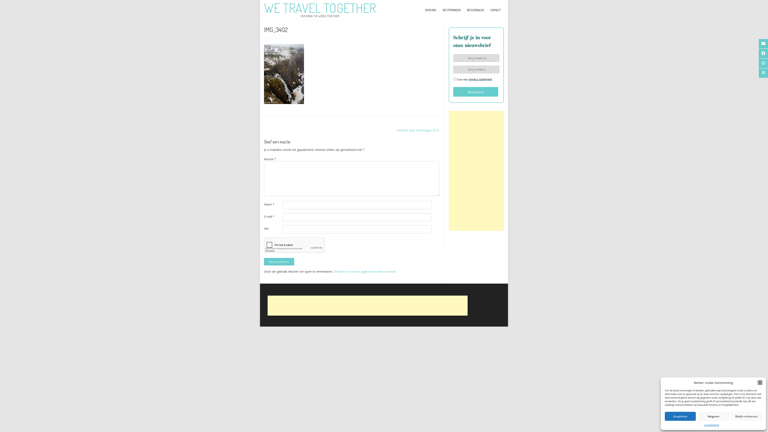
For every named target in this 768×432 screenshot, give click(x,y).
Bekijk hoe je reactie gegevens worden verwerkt (365, 271)
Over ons (430, 10)
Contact (495, 10)
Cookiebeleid (711, 425)
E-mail (269, 216)
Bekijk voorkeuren (746, 416)
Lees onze (474, 79)
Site (266, 228)
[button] (760, 383)
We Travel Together (320, 7)
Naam (269, 204)
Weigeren (713, 416)
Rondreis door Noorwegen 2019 (418, 130)
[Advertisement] (476, 171)
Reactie (270, 159)
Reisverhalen (475, 10)
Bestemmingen (452, 10)
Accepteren (680, 416)
